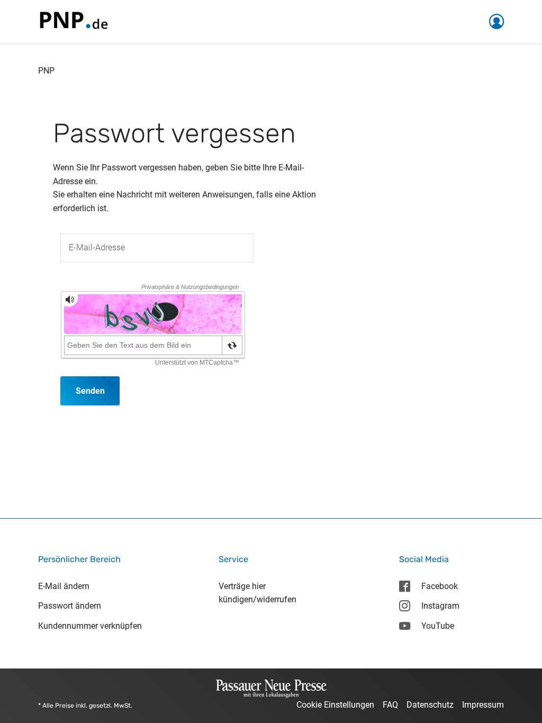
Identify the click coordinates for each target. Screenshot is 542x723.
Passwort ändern (69, 606)
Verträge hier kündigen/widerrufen (257, 593)
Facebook (439, 586)
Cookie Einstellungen (335, 705)
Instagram (440, 606)
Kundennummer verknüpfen (90, 626)
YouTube (437, 626)
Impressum (483, 705)
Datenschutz (430, 705)
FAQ (390, 705)
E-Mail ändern (63, 586)
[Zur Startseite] (73, 21)
